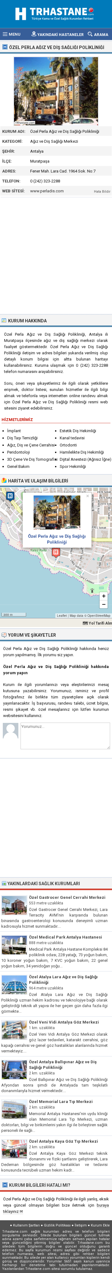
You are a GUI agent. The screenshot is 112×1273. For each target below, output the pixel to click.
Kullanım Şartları (26, 1225)
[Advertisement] (56, 255)
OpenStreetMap (98, 615)
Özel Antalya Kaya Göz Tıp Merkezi (63, 1141)
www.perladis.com (47, 191)
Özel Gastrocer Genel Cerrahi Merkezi (67, 897)
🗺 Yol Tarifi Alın (97, 623)
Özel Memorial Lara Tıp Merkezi (61, 1101)
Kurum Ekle (100, 1225)
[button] (56, 552)
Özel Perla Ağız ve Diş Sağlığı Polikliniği (57, 539)
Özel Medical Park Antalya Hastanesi (65, 937)
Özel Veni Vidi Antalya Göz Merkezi (64, 1022)
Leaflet (62, 615)
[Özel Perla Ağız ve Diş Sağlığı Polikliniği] (56, 91)
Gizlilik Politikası (57, 1225)
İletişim (81, 1225)
